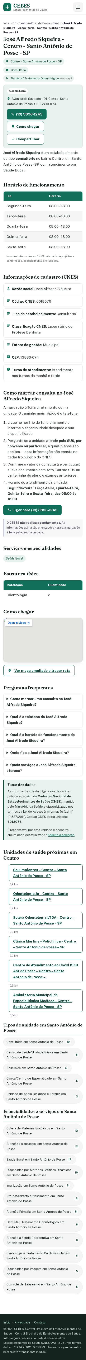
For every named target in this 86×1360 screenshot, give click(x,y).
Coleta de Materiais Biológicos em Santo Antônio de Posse (42, 1131)
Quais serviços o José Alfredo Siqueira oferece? (41, 768)
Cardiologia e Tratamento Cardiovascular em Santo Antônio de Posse (42, 1255)
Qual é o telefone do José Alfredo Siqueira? (36, 720)
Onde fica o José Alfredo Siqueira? (39, 753)
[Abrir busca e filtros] (78, 7)
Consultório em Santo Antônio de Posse (38, 1042)
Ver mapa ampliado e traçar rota (42, 671)
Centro (57, 23)
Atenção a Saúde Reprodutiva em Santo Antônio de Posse (42, 1240)
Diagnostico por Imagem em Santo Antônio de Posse (42, 1271)
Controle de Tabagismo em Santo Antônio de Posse (42, 1287)
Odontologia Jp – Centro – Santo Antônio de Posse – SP (40, 897)
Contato (40, 1322)
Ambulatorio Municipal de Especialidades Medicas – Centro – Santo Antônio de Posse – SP (42, 1001)
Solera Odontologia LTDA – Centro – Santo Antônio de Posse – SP (43, 920)
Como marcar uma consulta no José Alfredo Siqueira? (38, 702)
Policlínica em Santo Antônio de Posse (36, 1068)
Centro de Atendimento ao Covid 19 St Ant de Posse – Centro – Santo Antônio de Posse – (45, 971)
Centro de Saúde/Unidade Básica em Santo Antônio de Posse (42, 1054)
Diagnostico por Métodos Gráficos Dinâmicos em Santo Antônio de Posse (42, 1172)
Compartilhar (27, 139)
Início (6, 23)
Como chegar (27, 126)
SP (14, 23)
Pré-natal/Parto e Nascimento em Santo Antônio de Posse (42, 1198)
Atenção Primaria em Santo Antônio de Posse (41, 1211)
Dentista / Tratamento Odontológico (35, 78)
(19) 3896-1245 (29, 114)
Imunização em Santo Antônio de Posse (37, 1185)
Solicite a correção (61, 835)
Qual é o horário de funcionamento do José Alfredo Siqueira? (40, 738)
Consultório (18, 70)
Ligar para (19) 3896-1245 (35, 510)
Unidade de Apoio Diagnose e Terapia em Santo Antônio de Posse (42, 1096)
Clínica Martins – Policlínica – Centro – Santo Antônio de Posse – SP (44, 944)
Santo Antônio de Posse (35, 23)
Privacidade (22, 1322)
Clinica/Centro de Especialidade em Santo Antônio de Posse (42, 1081)
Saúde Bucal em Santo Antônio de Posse (38, 1159)
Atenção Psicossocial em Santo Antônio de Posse (42, 1146)
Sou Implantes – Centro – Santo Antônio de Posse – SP (40, 873)
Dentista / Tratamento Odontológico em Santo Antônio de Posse (42, 1224)
